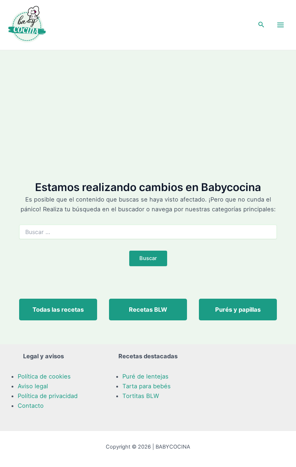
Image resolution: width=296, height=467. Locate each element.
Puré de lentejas (145, 376)
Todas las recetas (58, 309)
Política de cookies (44, 376)
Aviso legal (33, 386)
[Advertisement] (148, 104)
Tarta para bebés (146, 386)
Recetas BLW (148, 309)
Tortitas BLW (140, 395)
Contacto (31, 405)
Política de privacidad (48, 395)
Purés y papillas (238, 309)
